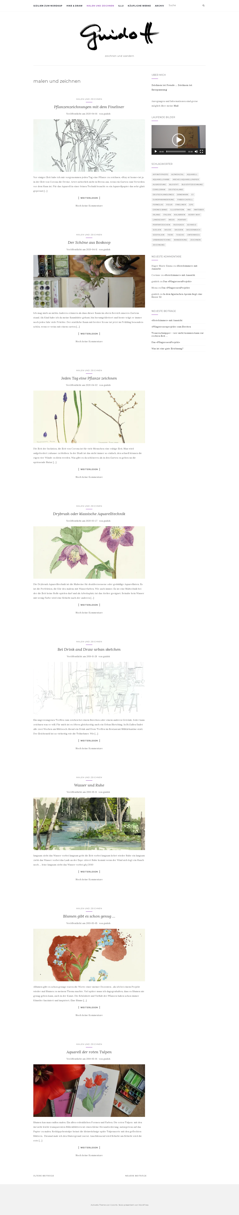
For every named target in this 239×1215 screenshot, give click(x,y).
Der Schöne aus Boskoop (89, 242)
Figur (169, 205)
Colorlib (114, 1205)
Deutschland (176, 189)
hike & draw (74, 6)
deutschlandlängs (163, 194)
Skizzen (179, 230)
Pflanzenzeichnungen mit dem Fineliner (89, 106)
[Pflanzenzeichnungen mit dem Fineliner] (89, 145)
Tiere (170, 235)
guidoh (107, 113)
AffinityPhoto (160, 174)
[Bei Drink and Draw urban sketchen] (89, 688)
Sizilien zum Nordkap (47, 6)
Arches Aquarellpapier (186, 179)
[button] (178, 139)
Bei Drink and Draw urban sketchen (89, 649)
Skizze (167, 230)
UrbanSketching (162, 240)
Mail (176, 105)
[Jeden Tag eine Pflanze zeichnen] (89, 417)
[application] (179, 140)
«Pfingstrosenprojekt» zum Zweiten (171, 326)
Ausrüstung (159, 184)
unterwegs (193, 235)
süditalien (158, 235)
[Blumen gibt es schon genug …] (89, 955)
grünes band (160, 210)
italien (167, 215)
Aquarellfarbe (161, 179)
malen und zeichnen (100, 6)
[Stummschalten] (196, 151)
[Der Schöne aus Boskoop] (89, 281)
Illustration (177, 210)
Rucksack (178, 225)
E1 (193, 194)
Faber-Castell (185, 200)
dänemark (182, 194)
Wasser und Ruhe (89, 785)
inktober (199, 210)
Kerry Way (194, 215)
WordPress (143, 1205)
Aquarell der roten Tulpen (89, 1051)
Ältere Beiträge (43, 1175)
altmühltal (177, 174)
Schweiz (191, 225)
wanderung (180, 240)
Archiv (159, 6)
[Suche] (203, 5)
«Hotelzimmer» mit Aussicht (179, 275)
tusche (180, 235)
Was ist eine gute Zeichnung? (167, 348)
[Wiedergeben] (155, 151)
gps (191, 205)
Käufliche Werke (139, 6)
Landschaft (159, 220)
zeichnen (195, 240)
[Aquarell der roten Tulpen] (89, 1090)
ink (189, 210)
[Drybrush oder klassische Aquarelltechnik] (89, 552)
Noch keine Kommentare (89, 205)
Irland (156, 215)
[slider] (176, 151)
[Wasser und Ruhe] (89, 824)
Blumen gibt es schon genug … (89, 916)
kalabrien (179, 215)
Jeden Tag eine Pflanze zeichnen (89, 378)
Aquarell (192, 174)
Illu (121, 6)
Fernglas (158, 205)
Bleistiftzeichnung (192, 184)
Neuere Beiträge (136, 1175)
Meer (171, 220)
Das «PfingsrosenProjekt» (177, 281)
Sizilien (157, 230)
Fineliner (181, 205)
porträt (182, 220)
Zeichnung (159, 245)
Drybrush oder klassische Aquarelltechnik (89, 513)
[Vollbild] (201, 151)
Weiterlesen (89, 198)
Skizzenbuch (193, 230)
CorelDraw (159, 189)
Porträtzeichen (161, 225)
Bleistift (174, 184)
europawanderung (163, 200)
